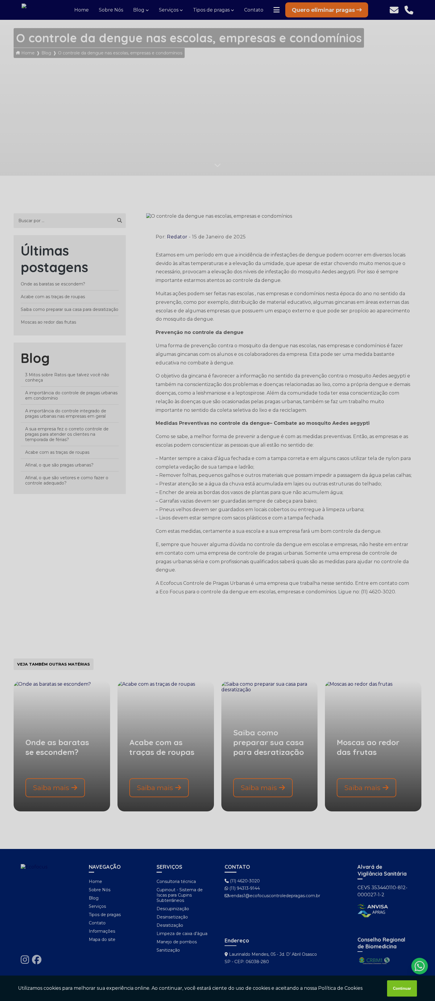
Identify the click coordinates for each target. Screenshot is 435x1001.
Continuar (402, 988)
